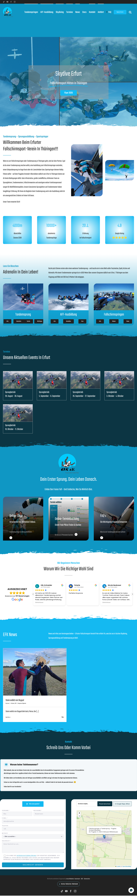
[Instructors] (114, 519)
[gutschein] (23, 519)
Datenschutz (87, 879)
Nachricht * (6, 840)
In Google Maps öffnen (122, 804)
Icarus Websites (70, 879)
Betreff (5, 833)
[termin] (68, 519)
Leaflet (118, 866)
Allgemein (24, 703)
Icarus (8, 703)
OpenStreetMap (126, 866)
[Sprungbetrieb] (18, 380)
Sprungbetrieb (10, 392)
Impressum (77, 879)
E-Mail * (5, 818)
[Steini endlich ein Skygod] (34, 671)
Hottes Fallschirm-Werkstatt (69, 884)
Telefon (5, 825)
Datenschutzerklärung (26, 855)
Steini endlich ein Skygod (15, 700)
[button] (130, 12)
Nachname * (37, 810)
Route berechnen (104, 804)
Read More (8, 717)
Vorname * (6, 810)
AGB (82, 879)
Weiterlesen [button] (73, 602)
